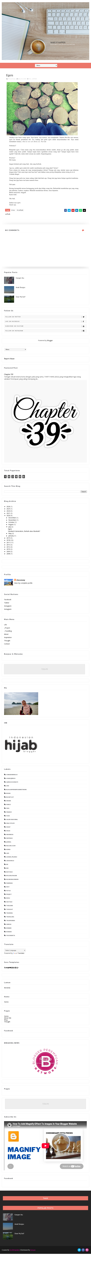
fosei (8, 816)
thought (9, 909)
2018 (9, 540)
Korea (8, 849)
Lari (7, 853)
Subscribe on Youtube (14, 326)
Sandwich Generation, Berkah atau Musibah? (24, 531)
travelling (10, 917)
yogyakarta (10, 935)
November (12, 520)
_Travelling (8, 631)
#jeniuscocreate (12, 782)
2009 (9, 551)
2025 (9, 509)
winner (8, 928)
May (10, 533)
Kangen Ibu (20, 278)
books (8, 793)
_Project (7, 628)
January (11, 536)
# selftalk (20, 210)
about (6, 634)
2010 (9, 549)
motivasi (9, 872)
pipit (8, 887)
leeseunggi (10, 860)
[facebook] (83, 1250)
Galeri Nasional (12, 819)
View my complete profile (23, 583)
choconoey (20, 580)
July (9, 527)
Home (6, 1002)
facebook (7, 599)
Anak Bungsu (20, 287)
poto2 (8, 890)
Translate (21, 953)
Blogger (50, 340)
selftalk (34, 79)
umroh (8, 924)
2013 (9, 545)
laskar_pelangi (11, 857)
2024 (9, 511)
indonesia (9, 834)
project (9, 894)
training (9, 913)
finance (9, 812)
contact (7, 644)
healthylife (10, 823)
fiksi (7, 808)
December (12, 518)
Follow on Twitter (13, 317)
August (11, 524)
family (8, 804)
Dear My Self (20, 297)
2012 (9, 547)
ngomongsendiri (12, 879)
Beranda (7, 988)
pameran (9, 883)
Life (5, 625)
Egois (10, 529)
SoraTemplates (14, 1250)
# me (13, 210)
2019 (9, 538)
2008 (9, 554)
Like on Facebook (12, 321)
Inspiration (8, 637)
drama (8, 801)
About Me (7, 1018)
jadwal (8, 842)
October (11, 522)
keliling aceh (11, 845)
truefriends (10, 920)
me (30, 79)
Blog (5, 1020)
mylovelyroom (11, 875)
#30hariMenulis (12, 774)
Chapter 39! (8, 374)
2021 (9, 513)
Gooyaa (32, 1250)
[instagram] (87, 1250)
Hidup (8, 827)
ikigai (8, 831)
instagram (7, 606)
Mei (7, 868)
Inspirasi (9, 838)
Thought (7, 641)
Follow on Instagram (14, 331)
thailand (9, 905)
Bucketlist (10, 797)
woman (9, 932)
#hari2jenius (10, 778)
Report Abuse (9, 358)
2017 (9, 542)
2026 (9, 506)
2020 (9, 515)
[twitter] (79, 1250)
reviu (8, 898)
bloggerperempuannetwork (16, 789)
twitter (6, 603)
